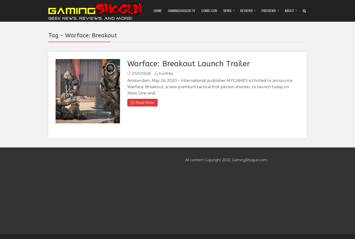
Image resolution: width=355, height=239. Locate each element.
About (289, 11)
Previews (269, 11)
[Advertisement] (109, 191)
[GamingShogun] (96, 10)
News (227, 11)
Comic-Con (209, 11)
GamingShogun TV (181, 11)
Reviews (246, 11)
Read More (144, 102)
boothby (166, 73)
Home (158, 11)
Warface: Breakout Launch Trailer (188, 63)
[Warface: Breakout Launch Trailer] (88, 91)
